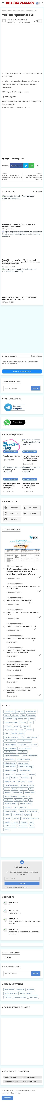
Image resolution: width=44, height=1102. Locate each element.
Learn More (15, 1093)
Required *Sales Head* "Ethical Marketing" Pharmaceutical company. (19, 298)
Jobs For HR (22, 752)
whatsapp (33, 508)
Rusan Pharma (32, 811)
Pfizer (31, 789)
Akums (7, 715)
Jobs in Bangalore (23, 759)
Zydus (7, 829)
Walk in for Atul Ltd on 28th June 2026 (21, 678)
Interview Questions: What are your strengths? (11, 486)
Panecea (24, 789)
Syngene (27, 815)
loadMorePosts (10, 1077)
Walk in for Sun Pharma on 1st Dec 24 (21, 626)
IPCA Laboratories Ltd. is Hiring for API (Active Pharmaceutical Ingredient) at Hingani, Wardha (22, 571)
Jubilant (32, 774)
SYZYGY (16, 818)
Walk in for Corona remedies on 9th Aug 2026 (22, 613)
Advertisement (31, 711)
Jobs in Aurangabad (29, 756)
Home (4, 11)
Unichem (24, 822)
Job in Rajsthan (10, 752)
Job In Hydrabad (10, 748)
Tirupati (7, 822)
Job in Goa (33, 745)
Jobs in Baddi (9, 759)
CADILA (23, 722)
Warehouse (23, 826)
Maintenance (25, 778)
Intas (6, 733)
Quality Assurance (11, 804)
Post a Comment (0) (22, 371)
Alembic (15, 715)
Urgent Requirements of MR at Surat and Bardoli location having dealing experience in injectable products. (21, 262)
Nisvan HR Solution (27, 785)
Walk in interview (10, 826)
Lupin (6, 778)
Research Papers (10, 811)
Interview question (17, 733)
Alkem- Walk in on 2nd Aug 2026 (19, 600)
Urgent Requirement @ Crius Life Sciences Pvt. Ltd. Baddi (23, 587)
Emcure (16, 726)
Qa (26, 800)
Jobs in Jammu (10, 767)
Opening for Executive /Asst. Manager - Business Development (18, 225)
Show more (37, 191)
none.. (7, 789)
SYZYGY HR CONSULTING (30, 818)
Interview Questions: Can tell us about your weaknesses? (30, 458)
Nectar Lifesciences (11, 785)
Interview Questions (11, 737)
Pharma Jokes (30, 793)
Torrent (15, 822)
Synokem (8, 818)
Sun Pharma (17, 815)
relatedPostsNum (11, 1082)
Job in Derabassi (10, 745)
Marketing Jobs (13, 11)
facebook (14, 508)
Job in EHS (22, 745)
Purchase (18, 800)
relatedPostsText (30, 1082)
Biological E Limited (11, 722)
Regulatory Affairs (20, 807)
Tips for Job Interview (12, 456)
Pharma (7, 793)
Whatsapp (31, 165)
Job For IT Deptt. (10, 741)
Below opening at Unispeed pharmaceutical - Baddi (17, 665)
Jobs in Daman (10, 763)
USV (31, 822)
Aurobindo (8, 719)
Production (8, 800)
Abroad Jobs (9, 711)
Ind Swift (29, 730)
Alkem (23, 715)
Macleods (14, 778)
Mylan (30, 781)
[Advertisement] (22, 48)
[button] (42, 3)
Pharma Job (17, 793)
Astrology (31, 715)
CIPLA (30, 722)
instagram (14, 513)
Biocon (32, 719)
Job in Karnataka (25, 748)
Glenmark (25, 726)
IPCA (22, 737)
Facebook (17, 166)
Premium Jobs (25, 796)
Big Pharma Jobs (21, 719)
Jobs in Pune (9, 774)
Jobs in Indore (23, 763)
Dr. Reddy (8, 726)
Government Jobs (11, 730)
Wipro (32, 826)
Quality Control (25, 804)
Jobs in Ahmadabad (12, 756)
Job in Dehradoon (24, 741)
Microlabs (21, 781)
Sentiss (7, 815)
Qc (31, 800)
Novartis (14, 789)
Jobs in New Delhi (24, 770)
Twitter (26, 165)
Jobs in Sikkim (21, 774)
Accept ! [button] (7, 1098)
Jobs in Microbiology (26, 767)
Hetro (21, 730)
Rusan (21, 811)
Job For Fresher (32, 737)
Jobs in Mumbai (10, 770)
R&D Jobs (8, 807)
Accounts (20, 711)
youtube (33, 513)
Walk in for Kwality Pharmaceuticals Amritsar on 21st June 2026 (21, 651)
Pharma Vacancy (11, 796)
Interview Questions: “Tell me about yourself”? (30, 486)
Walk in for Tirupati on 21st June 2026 (21, 638)
